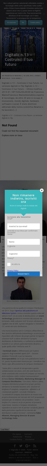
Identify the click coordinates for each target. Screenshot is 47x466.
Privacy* (10, 258)
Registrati (23, 274)
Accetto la (16, 264)
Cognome (11, 246)
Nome (9, 234)
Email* (10, 219)
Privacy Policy (12, 270)
